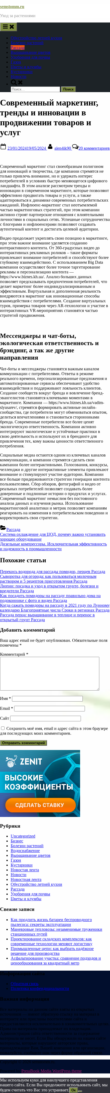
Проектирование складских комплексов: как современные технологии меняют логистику (51, 941)
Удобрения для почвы (30, 57)
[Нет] (80, 1091)
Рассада (18, 47)
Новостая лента (25, 870)
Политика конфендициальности (40, 988)
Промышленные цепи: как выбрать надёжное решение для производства (52, 951)
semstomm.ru (12, 6)
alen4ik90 (63, 148)
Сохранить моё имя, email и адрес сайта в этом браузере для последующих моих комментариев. (54, 731)
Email (6, 708)
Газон (16, 62)
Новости (18, 76)
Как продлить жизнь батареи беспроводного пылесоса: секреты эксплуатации (51, 922)
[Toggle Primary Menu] (8, 26)
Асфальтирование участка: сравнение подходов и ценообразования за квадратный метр (56, 960)
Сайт (4, 718)
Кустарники (22, 71)
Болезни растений (27, 42)
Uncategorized (23, 836)
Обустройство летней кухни (36, 38)
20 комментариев (94, 148)
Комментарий (14, 654)
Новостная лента (26, 879)
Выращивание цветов (30, 52)
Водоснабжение (25, 850)
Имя (5, 698)
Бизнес (17, 841)
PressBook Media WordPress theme (51, 1071)
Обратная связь (24, 983)
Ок (73, 1090)
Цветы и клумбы (26, 67)
